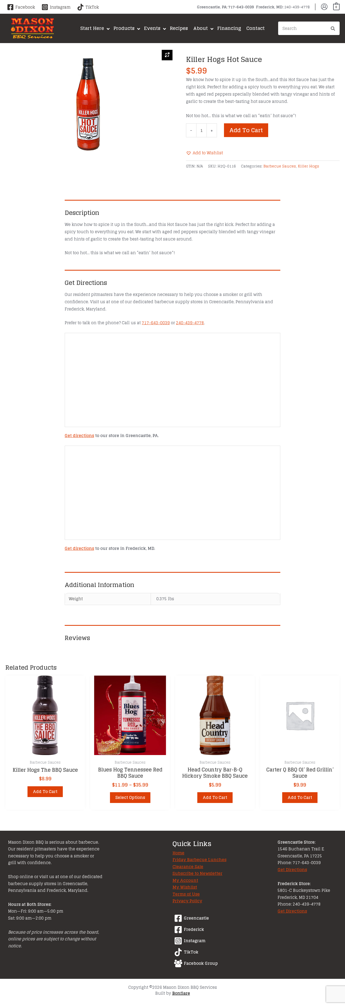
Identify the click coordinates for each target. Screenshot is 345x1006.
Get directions (79, 435)
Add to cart (246, 130)
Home (178, 853)
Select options (130, 797)
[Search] (333, 29)
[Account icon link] (324, 6)
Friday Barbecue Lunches (199, 859)
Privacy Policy (187, 900)
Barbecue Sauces (279, 166)
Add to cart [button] (45, 791)
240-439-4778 (190, 322)
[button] (204, 152)
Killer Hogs (308, 166)
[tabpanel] (88, 104)
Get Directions (292, 869)
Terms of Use (186, 894)
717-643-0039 (156, 322)
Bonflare (181, 993)
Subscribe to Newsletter (197, 873)
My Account (185, 880)
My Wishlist (184, 887)
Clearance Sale (187, 866)
